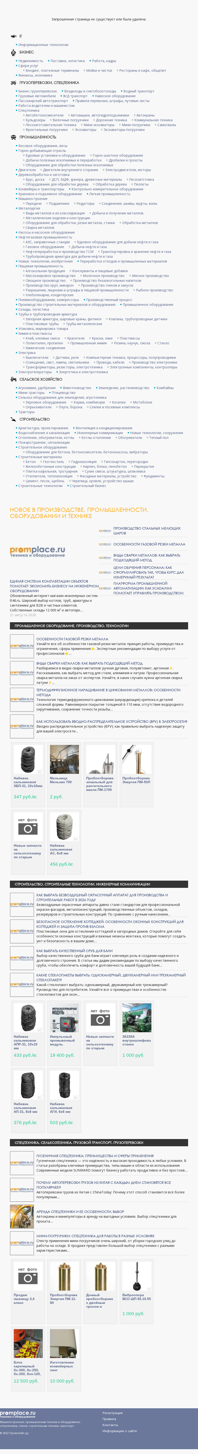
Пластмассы (130, 338)
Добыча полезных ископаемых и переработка (63, 160)
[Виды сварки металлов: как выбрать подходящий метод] (105, 557)
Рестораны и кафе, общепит (142, 70)
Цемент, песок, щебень (45, 481)
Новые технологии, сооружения (156, 432)
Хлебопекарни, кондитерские (50, 295)
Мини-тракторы (31, 392)
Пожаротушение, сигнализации (44, 442)
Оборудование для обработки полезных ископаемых (69, 165)
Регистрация (113, 1413)
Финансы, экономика (35, 75)
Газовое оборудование (45, 246)
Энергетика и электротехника (83, 372)
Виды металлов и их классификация (55, 213)
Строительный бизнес (88, 485)
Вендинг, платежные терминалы (52, 70)
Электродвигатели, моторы (128, 169)
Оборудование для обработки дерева (57, 184)
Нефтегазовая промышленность (45, 237)
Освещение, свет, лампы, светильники (57, 362)
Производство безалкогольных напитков (107, 280)
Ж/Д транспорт (75, 96)
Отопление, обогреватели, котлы (46, 437)
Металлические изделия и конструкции (58, 218)
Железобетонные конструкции (51, 466)
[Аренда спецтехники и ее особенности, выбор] (22, 1216)
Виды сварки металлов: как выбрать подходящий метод (146, 557)
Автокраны (145, 115)
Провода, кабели (110, 362)
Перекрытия (144, 466)
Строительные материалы (40, 457)
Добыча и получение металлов (117, 213)
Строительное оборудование (42, 447)
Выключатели (37, 357)
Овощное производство (46, 280)
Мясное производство (150, 275)
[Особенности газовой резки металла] (105, 544)
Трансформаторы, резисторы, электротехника (64, 367)
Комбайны (165, 387)
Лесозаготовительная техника (51, 124)
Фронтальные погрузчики (47, 129)
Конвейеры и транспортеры (41, 189)
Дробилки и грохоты (125, 160)
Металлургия (29, 208)
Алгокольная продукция (45, 271)
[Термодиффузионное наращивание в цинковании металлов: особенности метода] (22, 699)
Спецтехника (28, 110)
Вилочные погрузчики (71, 120)
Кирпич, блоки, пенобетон (105, 466)
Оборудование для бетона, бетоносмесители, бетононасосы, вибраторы (87, 452)
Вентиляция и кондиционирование (104, 428)
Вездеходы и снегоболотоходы (90, 91)
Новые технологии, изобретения (45, 261)
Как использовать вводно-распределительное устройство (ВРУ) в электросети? (111, 721)
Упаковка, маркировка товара (43, 328)
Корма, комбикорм (89, 402)
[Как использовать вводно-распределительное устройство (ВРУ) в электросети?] (22, 726)
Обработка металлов (140, 222)
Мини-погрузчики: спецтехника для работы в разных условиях (95, 1236)
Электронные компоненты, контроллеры (143, 367)
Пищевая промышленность (40, 266)
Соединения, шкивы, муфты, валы (129, 203)
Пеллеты (141, 184)
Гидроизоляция (84, 461)
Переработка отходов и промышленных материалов (123, 261)
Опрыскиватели (38, 407)
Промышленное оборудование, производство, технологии (71, 625)
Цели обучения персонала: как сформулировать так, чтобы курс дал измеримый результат (148, 572)
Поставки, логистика (67, 60)
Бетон (31, 461)
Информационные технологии (43, 44)
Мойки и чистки (99, 70)
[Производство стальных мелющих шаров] (105, 530)
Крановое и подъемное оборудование (50, 194)
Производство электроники (154, 362)
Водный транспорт (139, 91)
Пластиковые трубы (42, 323)
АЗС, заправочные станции (48, 242)
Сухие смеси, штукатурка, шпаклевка (115, 471)
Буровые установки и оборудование (55, 155)
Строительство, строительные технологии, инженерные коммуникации (82, 884)
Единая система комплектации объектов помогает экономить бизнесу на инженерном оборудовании (54, 586)
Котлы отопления (96, 437)
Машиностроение (33, 198)
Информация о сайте (120, 1431)
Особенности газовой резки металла (149, 544)
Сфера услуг (28, 65)
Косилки (119, 402)
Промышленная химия (88, 343)
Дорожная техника (111, 120)
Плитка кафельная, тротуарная (52, 471)
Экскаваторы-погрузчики (124, 129)
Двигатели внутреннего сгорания (70, 169)
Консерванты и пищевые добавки (100, 271)
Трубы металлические (84, 323)
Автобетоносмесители (45, 115)
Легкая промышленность (109, 194)
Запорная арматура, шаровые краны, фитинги (63, 319)
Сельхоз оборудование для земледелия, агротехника (62, 397)
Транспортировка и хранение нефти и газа (136, 251)
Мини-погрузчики (136, 124)
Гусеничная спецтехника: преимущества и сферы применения (95, 1155)
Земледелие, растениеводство (124, 387)
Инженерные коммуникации (100, 432)
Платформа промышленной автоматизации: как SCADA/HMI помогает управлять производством (148, 588)
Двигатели (27, 169)
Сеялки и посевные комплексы (115, 407)
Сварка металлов (40, 227)
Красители (76, 338)
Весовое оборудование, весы (42, 145)
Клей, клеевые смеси (43, 338)
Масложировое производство (51, 275)
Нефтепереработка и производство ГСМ (59, 251)
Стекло (163, 343)
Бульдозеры (35, 120)
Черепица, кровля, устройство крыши (103, 481)
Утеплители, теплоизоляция (49, 476)
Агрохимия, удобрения (37, 387)
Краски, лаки (102, 338)
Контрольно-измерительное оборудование (107, 189)
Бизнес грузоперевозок (37, 91)
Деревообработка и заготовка (44, 174)
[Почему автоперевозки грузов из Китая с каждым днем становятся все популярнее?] (22, 1189)
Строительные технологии (40, 485)
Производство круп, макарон (50, 285)
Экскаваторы (85, 129)
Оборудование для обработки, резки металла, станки (70, 222)
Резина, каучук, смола (132, 343)
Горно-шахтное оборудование (118, 155)
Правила (109, 1419)
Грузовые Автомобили (37, 96)
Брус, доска (35, 179)
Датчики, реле (67, 357)
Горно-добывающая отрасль (42, 150)
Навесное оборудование (115, 96)
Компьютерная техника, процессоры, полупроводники (131, 357)
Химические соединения (45, 348)
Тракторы (26, 412)
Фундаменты (154, 476)
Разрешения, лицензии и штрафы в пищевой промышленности (77, 290)
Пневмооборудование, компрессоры (48, 299)
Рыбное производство (154, 290)
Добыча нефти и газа (89, 246)
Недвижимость (30, 60)
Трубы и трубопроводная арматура (47, 314)
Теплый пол (159, 437)
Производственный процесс (109, 299)
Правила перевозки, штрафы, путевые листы (112, 100)
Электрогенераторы (35, 372)
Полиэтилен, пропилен (44, 343)
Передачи (34, 203)
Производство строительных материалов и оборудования (66, 304)
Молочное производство (104, 275)
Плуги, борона (70, 407)
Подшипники (59, 203)
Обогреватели (130, 437)
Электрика (26, 352)
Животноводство (77, 387)
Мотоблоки (142, 402)
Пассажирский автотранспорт (43, 100)
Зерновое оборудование (46, 402)
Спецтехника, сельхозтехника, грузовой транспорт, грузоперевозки (79, 1142)
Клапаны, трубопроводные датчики (138, 319)
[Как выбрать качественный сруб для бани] (22, 957)
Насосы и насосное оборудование (46, 232)
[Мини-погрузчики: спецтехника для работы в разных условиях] (22, 1243)
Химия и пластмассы (35, 333)
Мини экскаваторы (99, 124)
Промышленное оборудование (148, 304)
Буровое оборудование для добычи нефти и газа (117, 242)
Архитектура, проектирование (43, 428)
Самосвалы (166, 124)
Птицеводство (64, 392)
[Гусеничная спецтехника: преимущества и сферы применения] (22, 1162)
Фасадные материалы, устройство (108, 476)
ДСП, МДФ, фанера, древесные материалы (87, 179)
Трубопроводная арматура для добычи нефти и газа (69, 256)
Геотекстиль (53, 461)
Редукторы (85, 203)
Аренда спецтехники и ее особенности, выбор (80, 1211)
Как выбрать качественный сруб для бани (74, 950)
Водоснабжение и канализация (44, 432)
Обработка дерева (111, 184)
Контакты (110, 1425)
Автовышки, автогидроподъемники (100, 115)
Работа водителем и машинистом (46, 105)
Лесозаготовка (141, 179)
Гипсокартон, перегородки (126, 461)
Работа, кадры (104, 60)
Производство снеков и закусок (107, 285)
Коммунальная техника (153, 120)
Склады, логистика (33, 309)
